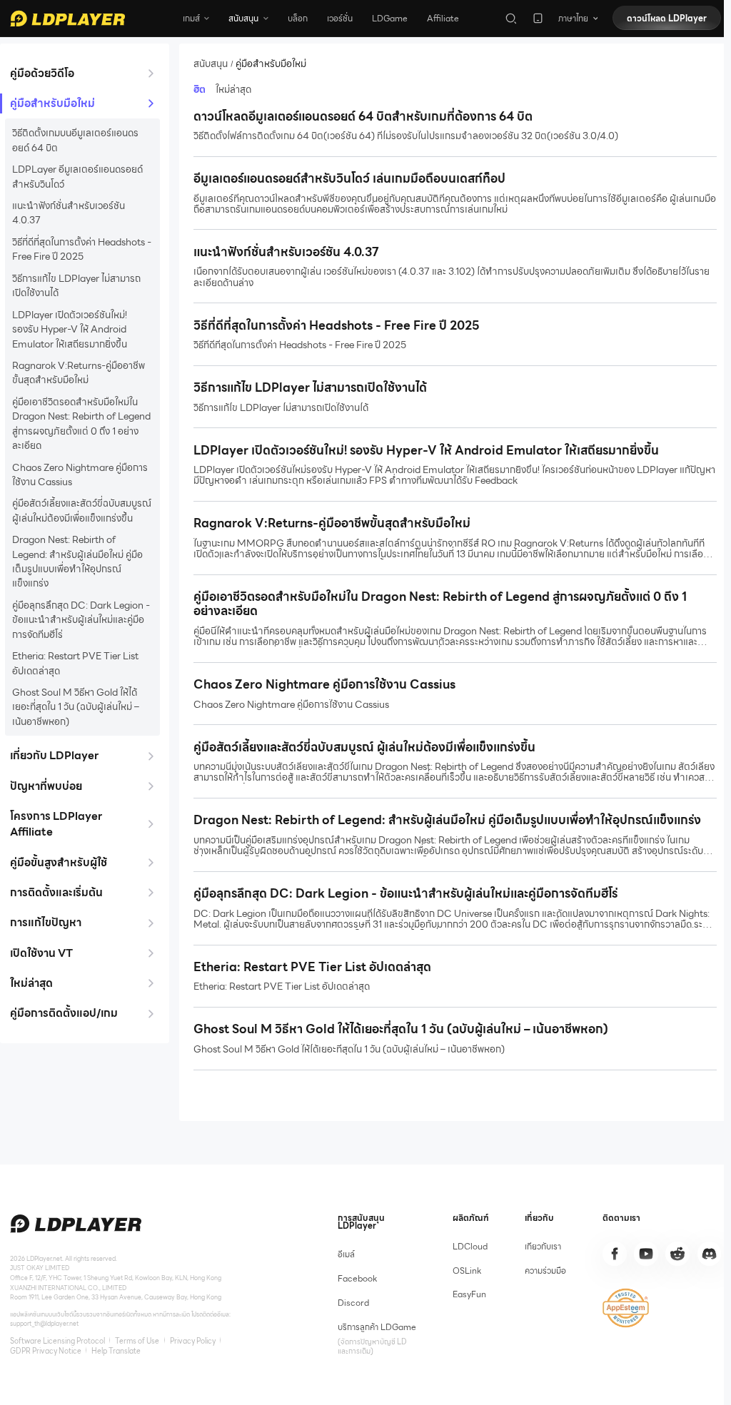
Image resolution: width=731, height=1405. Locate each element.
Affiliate (443, 18)
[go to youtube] (646, 1254)
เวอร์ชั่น (340, 18)
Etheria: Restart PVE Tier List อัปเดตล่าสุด (75, 663)
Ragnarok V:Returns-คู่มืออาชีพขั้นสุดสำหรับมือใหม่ (78, 372)
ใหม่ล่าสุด (233, 90)
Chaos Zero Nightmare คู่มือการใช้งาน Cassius (80, 475)
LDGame (390, 18)
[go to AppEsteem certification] (625, 1308)
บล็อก (298, 18)
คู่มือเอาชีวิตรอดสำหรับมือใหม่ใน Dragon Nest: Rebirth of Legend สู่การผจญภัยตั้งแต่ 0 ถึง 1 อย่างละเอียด (81, 423)
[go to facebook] (615, 1254)
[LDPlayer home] (67, 18)
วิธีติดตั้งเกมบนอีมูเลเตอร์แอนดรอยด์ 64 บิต (75, 140)
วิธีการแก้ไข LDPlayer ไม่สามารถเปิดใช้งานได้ (76, 285)
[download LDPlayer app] (538, 18)
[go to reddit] (677, 1254)
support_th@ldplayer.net (44, 1324)
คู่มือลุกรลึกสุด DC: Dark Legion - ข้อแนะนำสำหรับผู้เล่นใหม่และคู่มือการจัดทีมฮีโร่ (81, 619)
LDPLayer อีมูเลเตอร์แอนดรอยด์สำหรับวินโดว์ (77, 176)
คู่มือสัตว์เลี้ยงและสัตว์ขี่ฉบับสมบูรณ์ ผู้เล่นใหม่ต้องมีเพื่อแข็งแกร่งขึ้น (81, 510)
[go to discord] (709, 1254)
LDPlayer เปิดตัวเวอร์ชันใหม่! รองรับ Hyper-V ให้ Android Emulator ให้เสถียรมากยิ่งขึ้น (69, 329)
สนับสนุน (210, 64)
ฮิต (199, 90)
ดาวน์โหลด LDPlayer (667, 18)
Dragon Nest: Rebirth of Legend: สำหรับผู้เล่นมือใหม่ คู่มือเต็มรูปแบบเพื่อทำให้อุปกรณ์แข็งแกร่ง (77, 561)
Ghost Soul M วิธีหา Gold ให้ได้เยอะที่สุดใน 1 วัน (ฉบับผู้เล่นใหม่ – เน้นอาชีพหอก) (75, 707)
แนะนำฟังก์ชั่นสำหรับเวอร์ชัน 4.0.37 (68, 213)
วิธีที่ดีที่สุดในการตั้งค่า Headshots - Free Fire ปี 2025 (81, 249)
